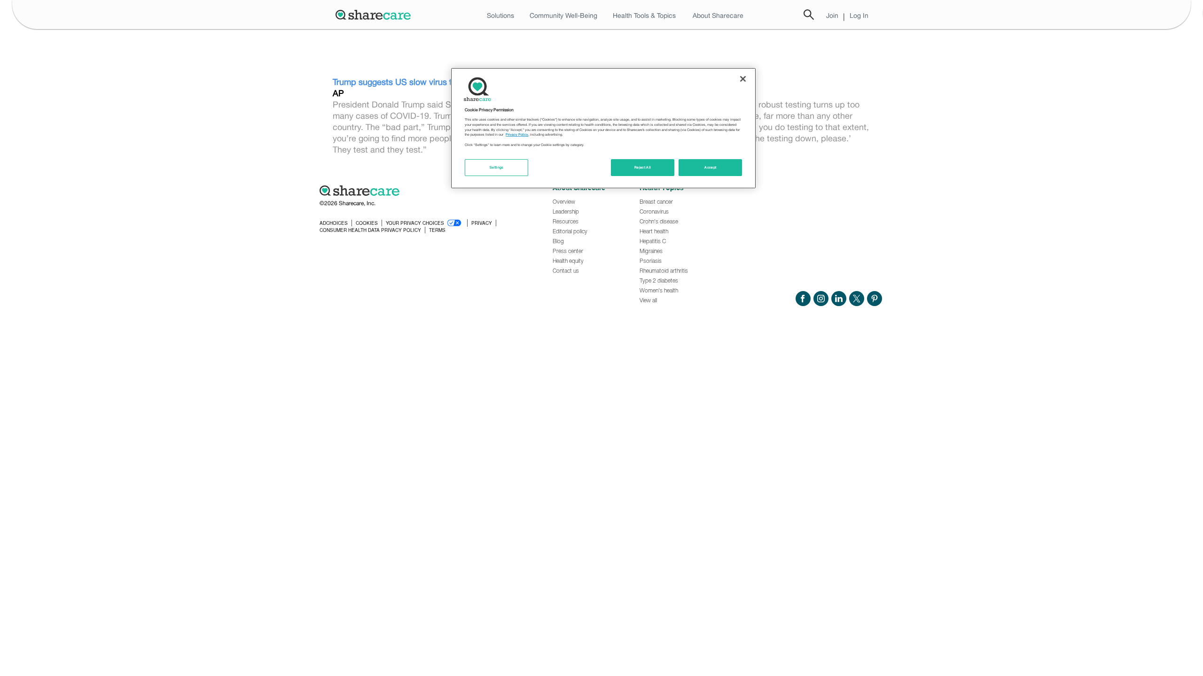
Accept (710, 167)
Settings (497, 167)
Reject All (642, 167)
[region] (603, 128)
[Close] (743, 79)
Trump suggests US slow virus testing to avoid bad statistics (447, 82)
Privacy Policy (517, 134)
